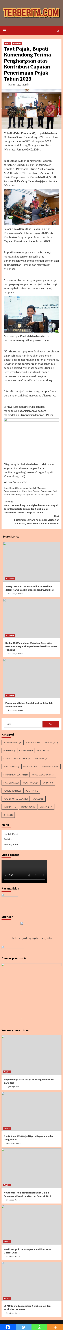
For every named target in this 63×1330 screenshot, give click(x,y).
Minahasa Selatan (16, 774)
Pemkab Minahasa (37, 488)
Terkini (10, 807)
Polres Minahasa (16, 798)
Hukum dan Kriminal (17, 758)
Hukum (43, 750)
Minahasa (17, 43)
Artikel (33, 742)
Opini (48, 782)
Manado (30, 766)
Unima (46, 807)
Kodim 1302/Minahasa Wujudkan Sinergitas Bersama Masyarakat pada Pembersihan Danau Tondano (31, 646)
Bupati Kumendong (18, 488)
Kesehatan (11, 766)
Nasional (11, 782)
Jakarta (41, 758)
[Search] (58, 31)
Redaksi (8, 839)
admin (26, 84)
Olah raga (31, 782)
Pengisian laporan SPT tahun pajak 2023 (35, 494)
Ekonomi (26, 750)
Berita (7, 43)
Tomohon (28, 807)
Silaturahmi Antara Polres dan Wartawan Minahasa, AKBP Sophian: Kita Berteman (36, 520)
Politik (31, 790)
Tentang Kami (11, 844)
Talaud (38, 798)
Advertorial (13, 742)
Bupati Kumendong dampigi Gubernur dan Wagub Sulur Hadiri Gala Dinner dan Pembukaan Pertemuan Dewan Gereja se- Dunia (31, 507)
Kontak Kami (11, 834)
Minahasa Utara (43, 774)
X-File (8, 815)
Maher (20, 593)
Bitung (9, 750)
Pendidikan (12, 790)
